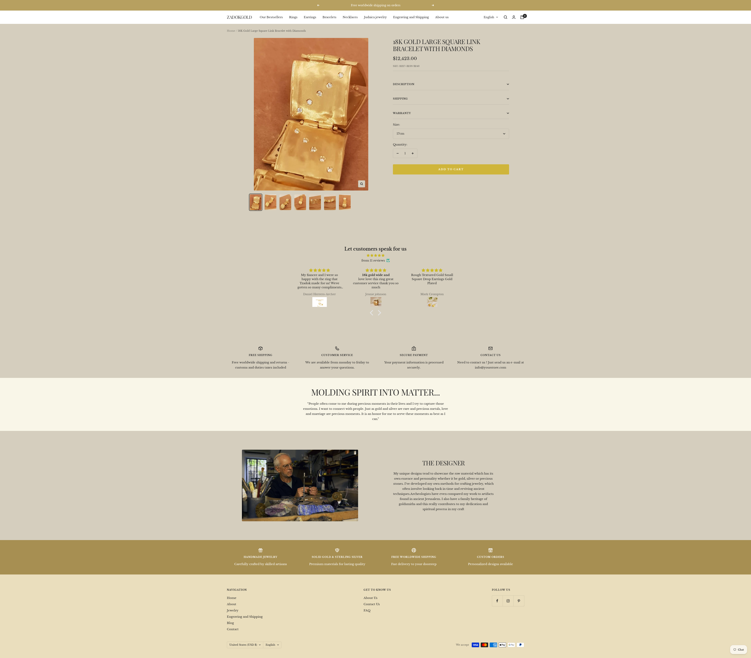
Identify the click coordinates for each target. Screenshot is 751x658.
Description (403, 84)
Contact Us (372, 604)
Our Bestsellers (271, 17)
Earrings (310, 17)
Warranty (402, 113)
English (489, 17)
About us (442, 17)
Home (231, 30)
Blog (230, 623)
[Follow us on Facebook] (497, 600)
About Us (370, 598)
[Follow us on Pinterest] (518, 600)
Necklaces (350, 17)
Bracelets (329, 17)
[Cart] (522, 17)
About (231, 604)
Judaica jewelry (375, 17)
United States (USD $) (243, 644)
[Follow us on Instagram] (508, 600)
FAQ (367, 610)
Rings (293, 17)
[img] (375, 255)
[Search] (505, 17)
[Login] (514, 17)
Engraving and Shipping (411, 17)
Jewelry (232, 610)
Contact (233, 629)
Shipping (400, 98)
